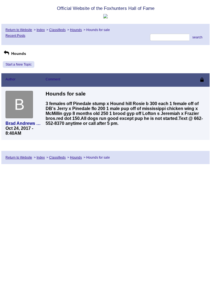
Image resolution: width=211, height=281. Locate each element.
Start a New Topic (18, 64)
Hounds (76, 30)
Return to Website (18, 30)
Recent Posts (15, 36)
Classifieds (57, 30)
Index (41, 30)
